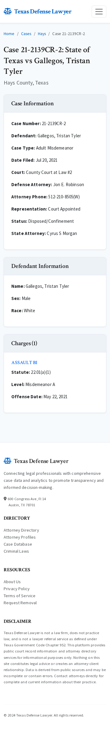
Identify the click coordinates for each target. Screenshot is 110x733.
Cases (26, 33)
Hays (42, 33)
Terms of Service (19, 595)
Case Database (18, 544)
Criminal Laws (16, 551)
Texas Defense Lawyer (43, 11)
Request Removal (20, 602)
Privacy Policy (17, 588)
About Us (12, 581)
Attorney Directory (21, 530)
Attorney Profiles (20, 537)
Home (9, 33)
